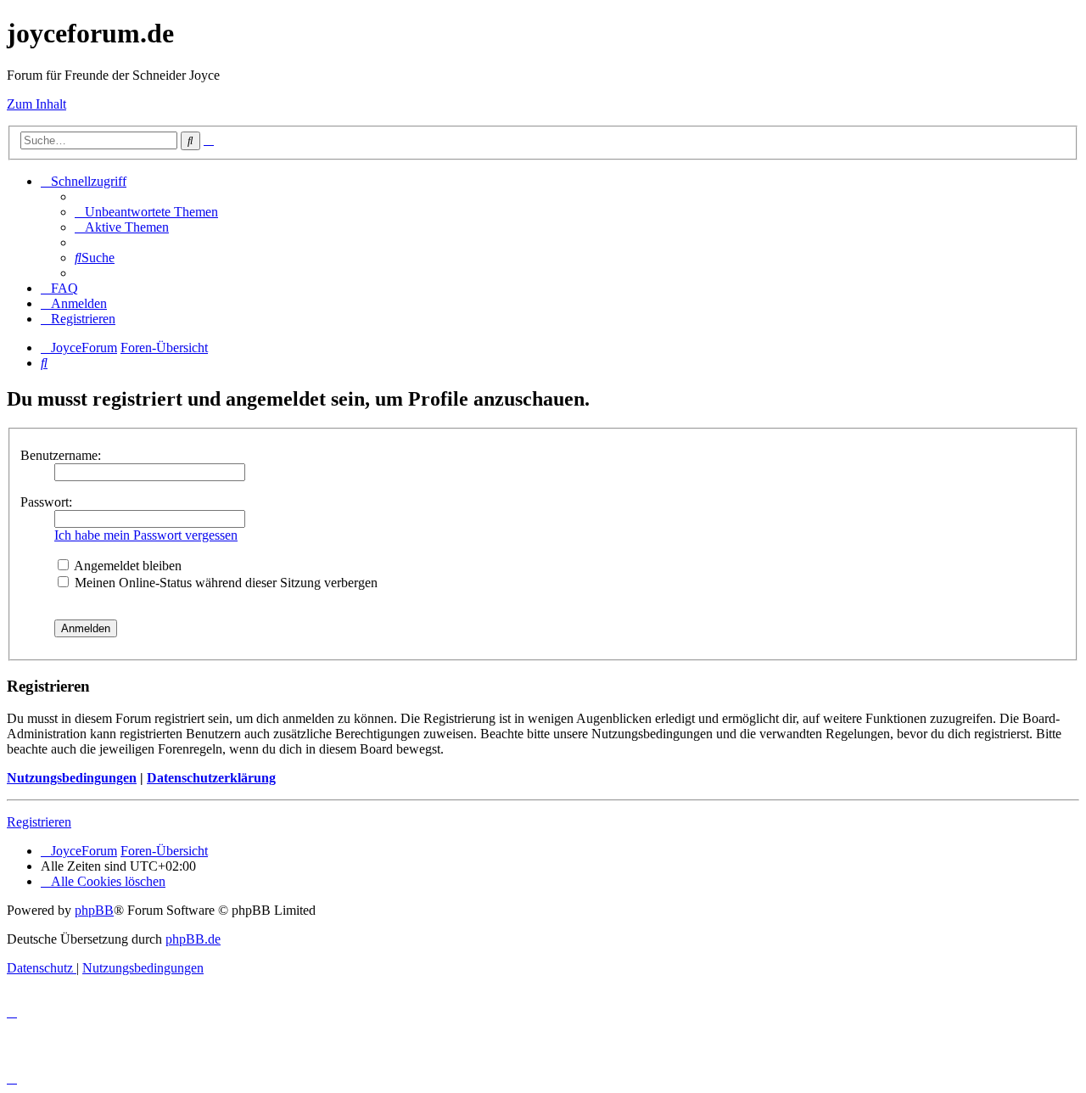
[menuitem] (146, 212)
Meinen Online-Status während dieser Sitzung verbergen (224, 582)
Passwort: (46, 502)
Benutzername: (60, 455)
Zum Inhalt (36, 104)
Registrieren (39, 822)
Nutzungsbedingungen (72, 778)
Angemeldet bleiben (126, 565)
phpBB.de (193, 939)
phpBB (94, 910)
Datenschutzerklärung (211, 778)
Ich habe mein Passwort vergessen (146, 535)
